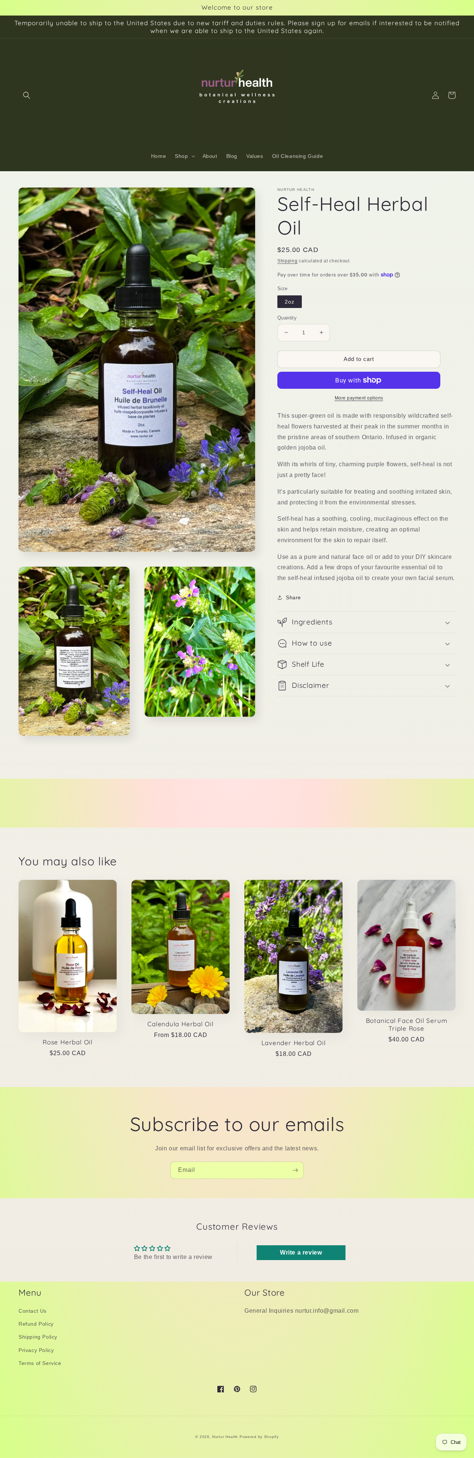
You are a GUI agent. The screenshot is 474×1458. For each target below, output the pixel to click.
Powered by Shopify (259, 1437)
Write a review (301, 1252)
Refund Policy (36, 1324)
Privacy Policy (36, 1350)
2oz (289, 302)
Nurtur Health (225, 1437)
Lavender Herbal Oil (293, 1043)
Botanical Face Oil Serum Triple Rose (406, 1024)
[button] (27, 95)
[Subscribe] (295, 1170)
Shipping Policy (38, 1337)
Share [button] (293, 597)
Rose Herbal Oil (68, 1042)
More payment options (359, 398)
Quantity (287, 318)
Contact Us (33, 1311)
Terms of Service (40, 1363)
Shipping (287, 261)
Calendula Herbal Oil (180, 1024)
